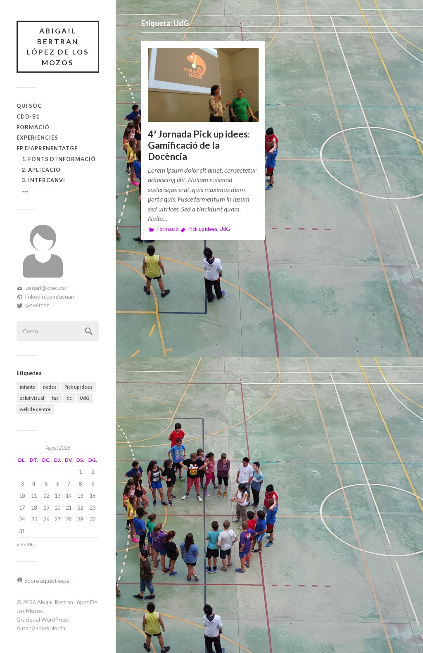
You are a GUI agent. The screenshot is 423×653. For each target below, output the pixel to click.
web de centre (35, 409)
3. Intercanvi (43, 180)
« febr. (26, 544)
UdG (85, 398)
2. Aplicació (41, 169)
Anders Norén (48, 628)
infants (27, 386)
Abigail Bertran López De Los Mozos (58, 46)
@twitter (37, 305)
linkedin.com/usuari (49, 296)
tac (55, 398)
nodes (50, 386)
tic (69, 398)
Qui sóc (29, 105)
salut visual (32, 398)
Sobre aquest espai (47, 580)
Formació (33, 127)
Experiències (37, 137)
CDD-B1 (28, 116)
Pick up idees (78, 386)
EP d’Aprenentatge (47, 148)
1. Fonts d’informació (59, 159)
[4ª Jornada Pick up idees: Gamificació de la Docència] (203, 85)
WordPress (55, 619)
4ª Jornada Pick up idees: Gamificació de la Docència (199, 145)
